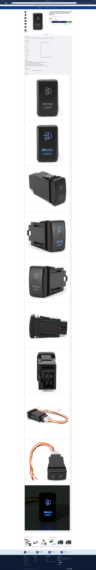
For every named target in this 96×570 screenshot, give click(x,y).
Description (46, 34)
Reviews (50, 34)
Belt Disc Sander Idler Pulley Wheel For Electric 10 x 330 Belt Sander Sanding (35, 546)
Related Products (26, 537)
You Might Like (31, 537)
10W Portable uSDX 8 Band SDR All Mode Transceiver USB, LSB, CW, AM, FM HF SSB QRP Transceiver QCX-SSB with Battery (52, 546)
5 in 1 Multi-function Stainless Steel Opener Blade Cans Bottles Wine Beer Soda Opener (27, 546)
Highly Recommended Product (52, 537)
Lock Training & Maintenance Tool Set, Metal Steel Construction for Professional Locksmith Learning (60, 546)
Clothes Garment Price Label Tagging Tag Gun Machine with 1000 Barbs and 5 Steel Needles (43, 546)
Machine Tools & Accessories (37, 5)
